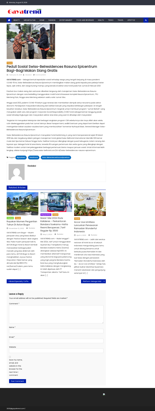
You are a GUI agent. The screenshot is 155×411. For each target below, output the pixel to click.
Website (12, 347)
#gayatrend (21, 157)
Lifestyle (131, 20)
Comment (14, 303)
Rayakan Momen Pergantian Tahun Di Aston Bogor (22, 223)
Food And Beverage (85, 20)
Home (41, 20)
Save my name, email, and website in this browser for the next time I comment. (15, 367)
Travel (120, 20)
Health (101, 20)
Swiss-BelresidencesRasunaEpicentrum (56, 157)
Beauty (17, 20)
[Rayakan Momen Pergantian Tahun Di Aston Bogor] (22, 203)
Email (12, 337)
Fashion (51, 20)
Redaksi (28, 75)
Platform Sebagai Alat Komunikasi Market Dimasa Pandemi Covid (94, 281)
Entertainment (65, 20)
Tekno (110, 20)
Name (12, 327)
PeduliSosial (34, 157)
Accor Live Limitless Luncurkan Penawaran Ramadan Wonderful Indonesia (86, 227)
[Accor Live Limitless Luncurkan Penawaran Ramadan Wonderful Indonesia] (90, 204)
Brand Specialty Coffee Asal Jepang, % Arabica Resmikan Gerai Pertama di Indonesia (20, 281)
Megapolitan (29, 20)
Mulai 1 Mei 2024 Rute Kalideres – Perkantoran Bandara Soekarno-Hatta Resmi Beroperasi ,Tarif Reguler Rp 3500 (54, 224)
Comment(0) (40, 75)
